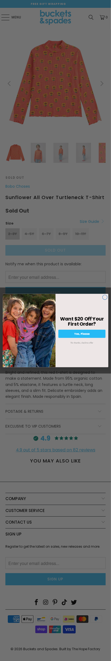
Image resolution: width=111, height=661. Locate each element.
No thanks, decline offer (82, 342)
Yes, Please (82, 334)
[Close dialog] (104, 297)
